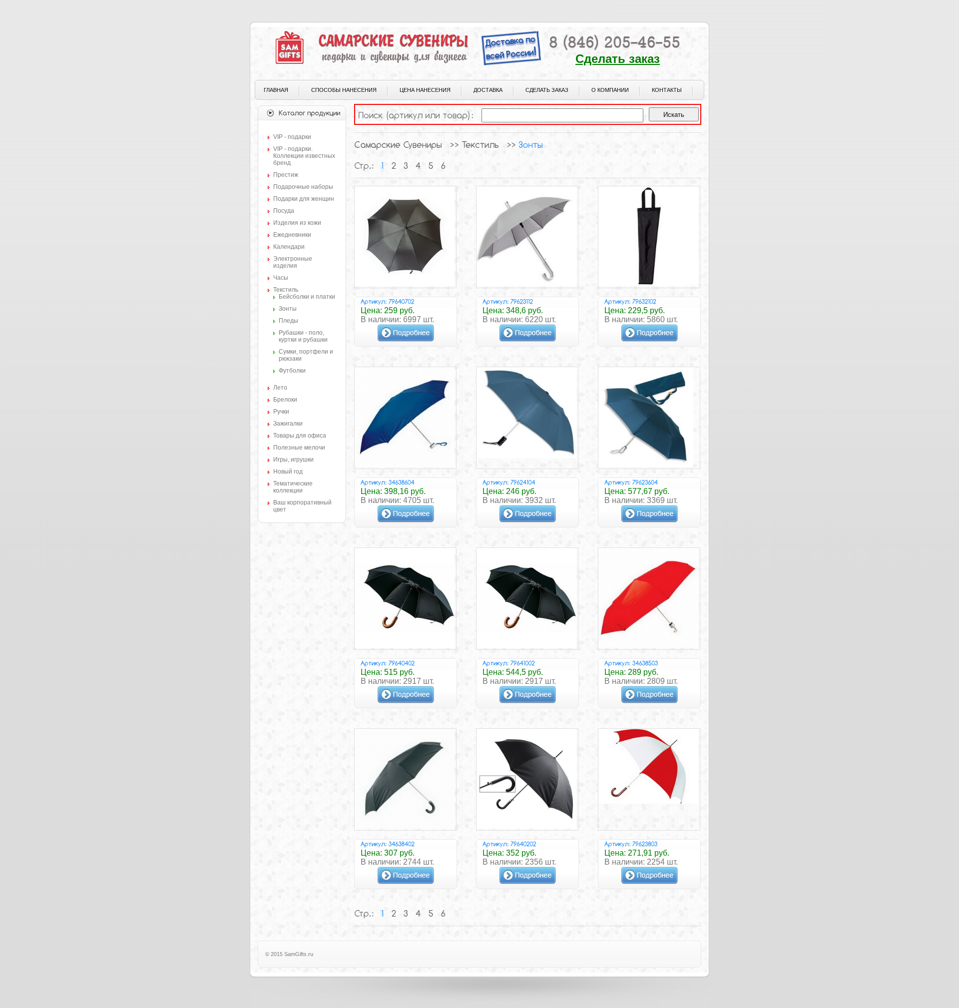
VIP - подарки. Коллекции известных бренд (304, 155)
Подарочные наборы (303, 186)
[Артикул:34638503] (631, 662)
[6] (443, 165)
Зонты (288, 308)
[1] (382, 165)
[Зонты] (530, 144)
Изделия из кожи (297, 222)
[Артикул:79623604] (631, 482)
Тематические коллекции (293, 487)
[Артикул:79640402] (388, 662)
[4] (418, 165)
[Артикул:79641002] (508, 662)
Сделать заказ (617, 58)
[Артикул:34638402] (388, 843)
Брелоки (285, 399)
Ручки (281, 411)
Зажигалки (288, 423)
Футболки (292, 370)
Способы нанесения (344, 90)
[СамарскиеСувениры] (398, 144)
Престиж (285, 174)
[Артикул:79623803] (631, 843)
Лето (280, 387)
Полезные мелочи (299, 447)
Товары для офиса (299, 435)
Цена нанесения (425, 90)
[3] (406, 165)
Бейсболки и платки (307, 296)
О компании (610, 90)
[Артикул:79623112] (507, 301)
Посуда (283, 210)
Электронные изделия (292, 262)
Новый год (288, 471)
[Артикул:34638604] (388, 482)
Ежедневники (292, 234)
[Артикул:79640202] (509, 843)
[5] (431, 165)
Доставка (488, 90)
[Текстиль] (480, 144)
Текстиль (285, 289)
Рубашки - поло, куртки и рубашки (303, 336)
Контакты (667, 90)
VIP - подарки (292, 136)
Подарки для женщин (303, 198)
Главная (276, 90)
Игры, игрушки (293, 459)
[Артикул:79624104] (508, 482)
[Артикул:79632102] (630, 301)
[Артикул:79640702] (388, 301)
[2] (394, 165)
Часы (280, 277)
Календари (289, 246)
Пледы (288, 320)
